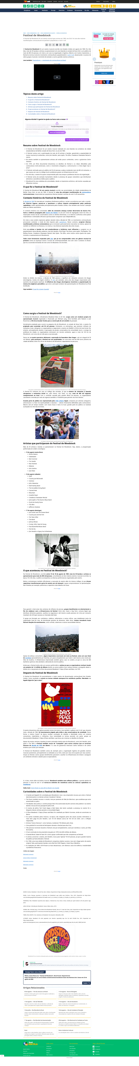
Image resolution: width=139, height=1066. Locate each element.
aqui (59, 63)
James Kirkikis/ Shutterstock (30, 858)
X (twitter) (97, 1054)
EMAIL (113, 1)
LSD (53, 280)
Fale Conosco (49, 1055)
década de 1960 (29, 201)
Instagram (97, 1049)
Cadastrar (48, 1046)
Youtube (97, 1051)
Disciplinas (49, 1048)
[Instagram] (31, 6)
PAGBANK (49, 1)
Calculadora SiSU (74, 1055)
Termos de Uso (26, 1055)
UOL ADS (66, 1)
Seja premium (96, 6)
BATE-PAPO (106, 1)
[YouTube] (100, 82)
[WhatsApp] (24, 6)
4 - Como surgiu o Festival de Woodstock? (39, 104)
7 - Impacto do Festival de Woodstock (37, 111)
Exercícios (72, 1046)
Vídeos (48, 1052)
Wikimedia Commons (28, 854)
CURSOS (55, 1)
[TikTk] (111, 82)
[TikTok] (28, 6)
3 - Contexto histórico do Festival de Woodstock (41, 102)
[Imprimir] (46, 44)
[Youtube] (35, 6)
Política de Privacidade (28, 1053)
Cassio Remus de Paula (36, 963)
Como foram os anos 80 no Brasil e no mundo (45, 788)
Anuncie (25, 1051)
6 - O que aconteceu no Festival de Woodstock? (40, 109)
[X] (39, 6)
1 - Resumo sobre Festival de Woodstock (38, 97)
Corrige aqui (73, 1052)
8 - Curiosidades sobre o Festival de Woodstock (40, 114)
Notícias (48, 1050)
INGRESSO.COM (36, 1)
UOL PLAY (60, 1)
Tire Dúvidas (73, 1048)
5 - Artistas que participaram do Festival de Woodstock (43, 107)
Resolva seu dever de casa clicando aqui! (77, 139)
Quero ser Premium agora (57, 132)
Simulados (72, 1050)
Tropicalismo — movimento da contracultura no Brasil (49, 60)
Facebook (97, 1046)
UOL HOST (43, 1)
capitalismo (62, 222)
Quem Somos (26, 1049)
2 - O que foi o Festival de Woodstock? (38, 100)
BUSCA (98, 1)
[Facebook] (108, 82)
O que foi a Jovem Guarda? (41, 289)
